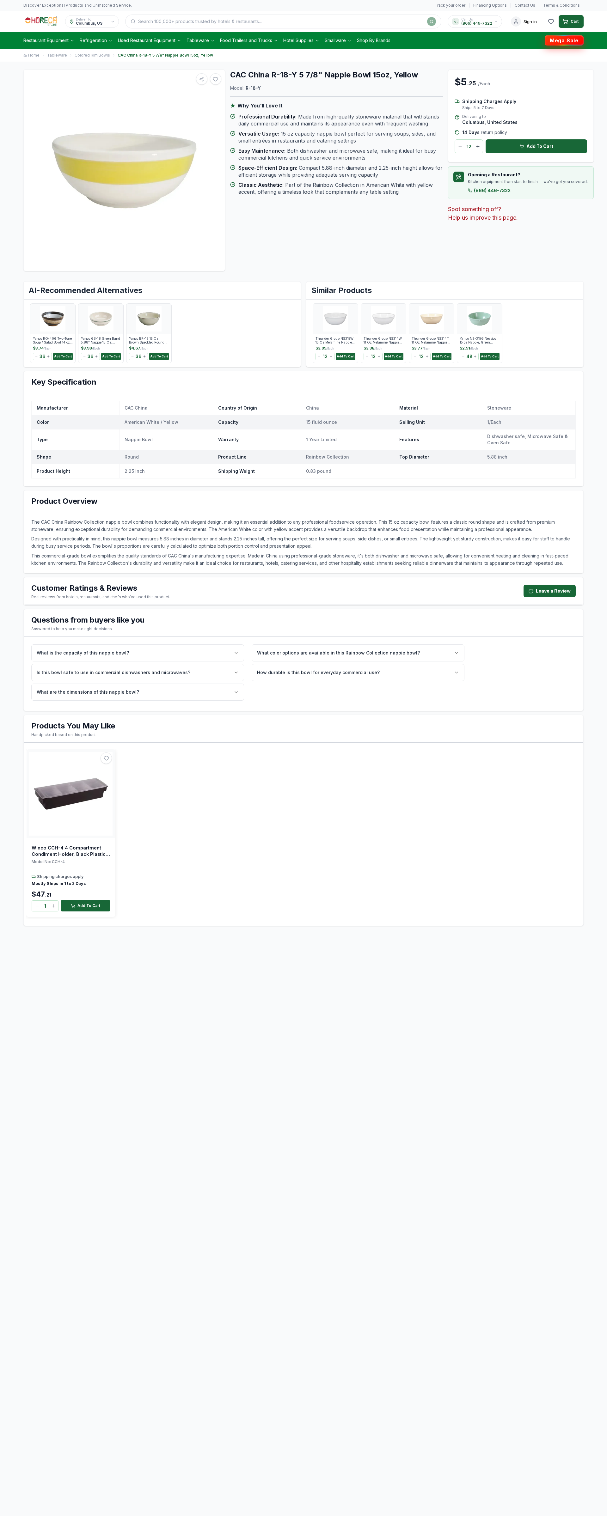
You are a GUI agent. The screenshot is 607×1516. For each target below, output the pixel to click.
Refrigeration (93, 40)
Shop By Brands (373, 40)
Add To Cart (539, 146)
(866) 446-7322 (492, 190)
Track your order (450, 5)
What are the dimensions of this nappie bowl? (88, 692)
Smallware (335, 40)
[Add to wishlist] (106, 758)
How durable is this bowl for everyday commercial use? (318, 672)
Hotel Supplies (298, 40)
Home (34, 55)
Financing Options (490, 5)
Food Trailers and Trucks (246, 40)
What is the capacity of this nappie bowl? (83, 652)
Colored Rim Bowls (92, 55)
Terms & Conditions (561, 5)
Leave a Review (553, 591)
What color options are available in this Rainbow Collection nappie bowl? (338, 652)
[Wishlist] (551, 21)
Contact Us (525, 5)
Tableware (198, 40)
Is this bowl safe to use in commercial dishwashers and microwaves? (113, 672)
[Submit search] (431, 21)
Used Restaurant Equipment (146, 40)
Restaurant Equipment (46, 40)
